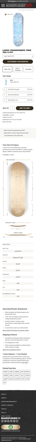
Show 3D (10, 14)
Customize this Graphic (17, 62)
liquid (5, 371)
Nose (4, 281)
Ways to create (7, 405)
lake (11, 375)
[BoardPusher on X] (8, 421)
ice (4, 382)
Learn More (25, 362)
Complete (28, 69)
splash (6, 379)
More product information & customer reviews (16, 330)
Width (4, 268)
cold (27, 379)
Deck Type (5, 248)
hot (23, 379)
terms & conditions (23, 438)
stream (27, 375)
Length (5, 261)
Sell (3, 412)
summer (17, 379)
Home (19, 9)
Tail (4, 287)
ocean (17, 375)
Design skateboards (8, 401)
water (11, 371)
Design (23, 9)
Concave (5, 255)
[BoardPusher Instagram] (2, 421)
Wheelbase (6, 274)
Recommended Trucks (9, 293)
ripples (17, 371)
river (22, 375)
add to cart (24, 108)
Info (3, 394)
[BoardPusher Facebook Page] (5, 421)
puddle (6, 375)
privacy (28, 438)
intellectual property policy (6, 440)
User (3, 398)
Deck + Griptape (18, 69)
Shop (3, 409)
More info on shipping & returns (12, 349)
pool (11, 379)
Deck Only (7, 69)
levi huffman (25, 371)
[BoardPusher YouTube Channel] (17, 421)
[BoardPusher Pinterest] (14, 421)
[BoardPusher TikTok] (11, 421)
